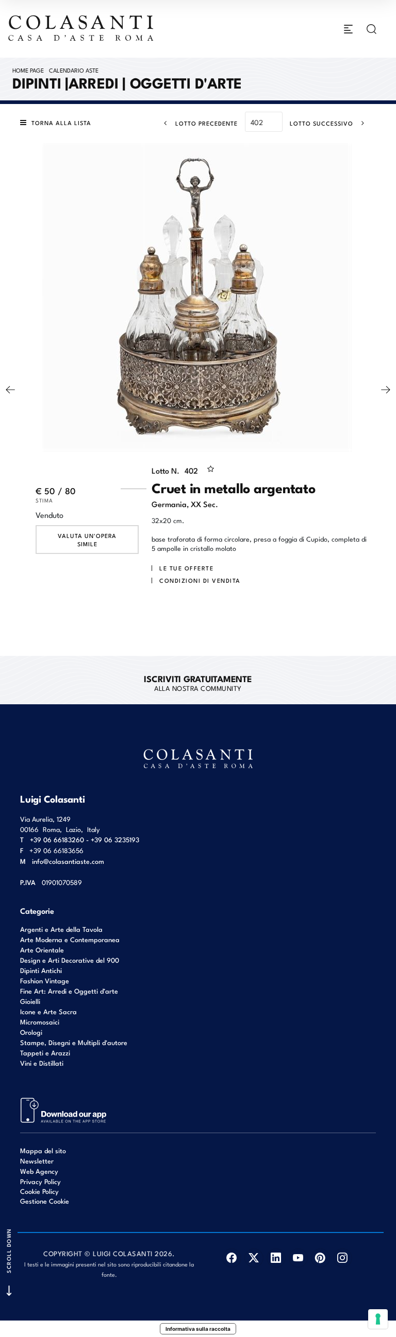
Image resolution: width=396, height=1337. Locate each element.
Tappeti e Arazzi (45, 1052)
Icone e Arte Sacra (48, 1011)
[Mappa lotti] (63, 1110)
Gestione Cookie (44, 1201)
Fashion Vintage (44, 980)
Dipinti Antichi (41, 970)
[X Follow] (253, 1257)
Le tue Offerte (186, 568)
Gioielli (30, 1001)
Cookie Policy (39, 1191)
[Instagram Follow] (342, 1257)
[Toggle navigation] (348, 29)
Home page (28, 70)
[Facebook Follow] (231, 1257)
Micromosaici (39, 1022)
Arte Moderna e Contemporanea (70, 939)
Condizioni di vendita (200, 580)
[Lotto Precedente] (10, 389)
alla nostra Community (198, 682)
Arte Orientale (42, 949)
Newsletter (37, 1161)
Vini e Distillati (41, 1063)
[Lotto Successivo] (385, 389)
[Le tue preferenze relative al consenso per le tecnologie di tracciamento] (378, 1319)
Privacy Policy (40, 1181)
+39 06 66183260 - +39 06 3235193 (84, 839)
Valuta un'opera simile (87, 539)
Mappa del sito (43, 1150)
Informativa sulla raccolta (198, 1329)
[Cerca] (371, 29)
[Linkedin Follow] (276, 1257)
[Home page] (81, 28)
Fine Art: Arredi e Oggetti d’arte (69, 991)
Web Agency (39, 1171)
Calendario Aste (73, 70)
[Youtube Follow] (298, 1257)
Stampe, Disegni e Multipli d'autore (73, 1042)
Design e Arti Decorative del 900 (69, 960)
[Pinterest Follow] (320, 1257)
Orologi (31, 1032)
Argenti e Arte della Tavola (61, 929)
